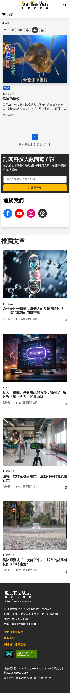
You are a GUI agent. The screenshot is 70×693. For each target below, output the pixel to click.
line (26, 30)
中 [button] (35, 30)
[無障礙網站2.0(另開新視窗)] (26, 654)
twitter (12, 30)
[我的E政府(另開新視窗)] (9, 654)
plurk (20, 30)
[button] (65, 5)
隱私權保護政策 (13, 631)
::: (2, 22)
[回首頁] (35, 5)
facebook (5, 30)
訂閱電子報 (35, 187)
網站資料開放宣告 (15, 644)
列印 (42, 30)
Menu (5, 5)
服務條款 (9, 638)
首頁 (7, 23)
